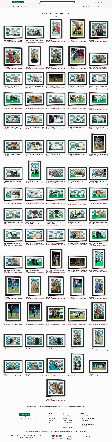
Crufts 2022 (49, 40)
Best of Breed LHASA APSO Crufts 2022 (55, 107)
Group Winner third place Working (96, 270)
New (32, 6)
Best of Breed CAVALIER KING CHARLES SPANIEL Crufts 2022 (13, 87)
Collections (13, 6)
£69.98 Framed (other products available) (13, 41)
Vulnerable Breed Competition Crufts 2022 (98, 154)
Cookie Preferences (68, 427)
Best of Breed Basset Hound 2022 (54, 86)
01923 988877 (85, 416)
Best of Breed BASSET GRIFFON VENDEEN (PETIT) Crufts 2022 (32, 223)
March (25, 10)
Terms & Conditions (67, 422)
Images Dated (18, 10)
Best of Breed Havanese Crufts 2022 (97, 67)
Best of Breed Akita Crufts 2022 (96, 202)
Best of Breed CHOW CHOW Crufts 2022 (34, 107)
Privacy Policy (66, 416)
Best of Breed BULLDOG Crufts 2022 (76, 107)
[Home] (18, 4)
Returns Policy (66, 418)
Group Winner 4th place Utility (31, 181)
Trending (27, 6)
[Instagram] (90, 437)
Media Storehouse (30, 437)
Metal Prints (66, 425)
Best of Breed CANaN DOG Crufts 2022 (55, 202)
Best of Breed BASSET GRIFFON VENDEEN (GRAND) (53, 223)
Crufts (83, 6)
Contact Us (82, 413)
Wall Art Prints (12, 10)
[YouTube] (86, 437)
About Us (51, 413)
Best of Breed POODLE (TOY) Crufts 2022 (77, 243)
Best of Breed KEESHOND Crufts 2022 (33, 202)
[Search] (74, 2)
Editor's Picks (20, 6)
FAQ (64, 413)
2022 (22, 10)
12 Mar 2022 (29, 10)
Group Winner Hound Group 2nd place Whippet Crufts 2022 (97, 182)
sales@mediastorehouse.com (88, 418)
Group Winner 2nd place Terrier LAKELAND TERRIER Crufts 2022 (56, 182)
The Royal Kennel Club (91, 6)
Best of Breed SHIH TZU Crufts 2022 (33, 243)
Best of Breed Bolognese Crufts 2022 (54, 243)
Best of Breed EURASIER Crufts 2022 (12, 107)
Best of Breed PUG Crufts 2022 (11, 127)
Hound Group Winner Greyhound (11, 202)
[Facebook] (83, 437)
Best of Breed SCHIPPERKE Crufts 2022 (13, 40)
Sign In (100, 6)
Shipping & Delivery (67, 420)
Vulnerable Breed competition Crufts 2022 (77, 270)
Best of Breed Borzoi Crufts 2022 (96, 127)
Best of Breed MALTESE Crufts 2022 (54, 127)
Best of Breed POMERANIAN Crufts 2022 (34, 127)
